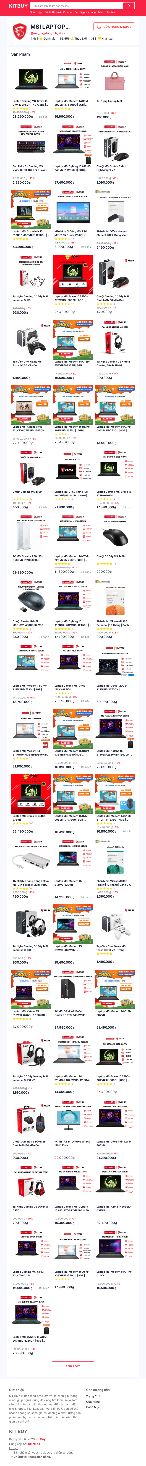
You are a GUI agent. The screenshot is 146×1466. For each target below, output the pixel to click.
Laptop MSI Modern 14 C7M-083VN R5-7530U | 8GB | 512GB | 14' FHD (114, 430)
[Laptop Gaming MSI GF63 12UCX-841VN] (31, 1250)
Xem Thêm (73, 1366)
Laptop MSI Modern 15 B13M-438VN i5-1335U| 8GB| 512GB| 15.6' (72, 754)
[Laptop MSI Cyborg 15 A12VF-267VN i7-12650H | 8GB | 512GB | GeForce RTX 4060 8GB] (31, 1315)
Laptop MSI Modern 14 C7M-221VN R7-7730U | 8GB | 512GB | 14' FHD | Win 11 (30, 689)
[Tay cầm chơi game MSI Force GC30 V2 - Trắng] (115, 924)
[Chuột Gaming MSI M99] (31, 470)
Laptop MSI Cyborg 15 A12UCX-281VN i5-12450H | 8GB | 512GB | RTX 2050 (71, 625)
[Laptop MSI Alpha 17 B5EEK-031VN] (115, 1185)
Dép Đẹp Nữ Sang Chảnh (89, 12)
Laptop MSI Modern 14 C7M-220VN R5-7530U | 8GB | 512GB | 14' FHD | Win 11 (71, 560)
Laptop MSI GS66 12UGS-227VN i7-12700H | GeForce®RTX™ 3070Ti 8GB (113, 689)
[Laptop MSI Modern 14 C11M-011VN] (115, 1250)
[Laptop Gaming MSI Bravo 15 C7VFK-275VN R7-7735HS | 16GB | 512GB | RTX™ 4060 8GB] (31, 79)
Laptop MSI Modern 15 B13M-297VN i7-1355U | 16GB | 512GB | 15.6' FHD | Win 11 (72, 430)
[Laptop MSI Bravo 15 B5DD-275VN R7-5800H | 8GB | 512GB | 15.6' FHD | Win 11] (73, 274)
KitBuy (18, 6)
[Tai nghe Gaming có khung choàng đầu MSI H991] (115, 340)
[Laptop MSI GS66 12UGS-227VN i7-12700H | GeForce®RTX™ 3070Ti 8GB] (115, 664)
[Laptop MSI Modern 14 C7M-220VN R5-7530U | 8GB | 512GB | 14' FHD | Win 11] (73, 534)
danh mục (93, 1407)
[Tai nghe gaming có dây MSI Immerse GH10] (31, 274)
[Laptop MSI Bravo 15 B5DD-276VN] (31, 794)
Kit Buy (41, 1439)
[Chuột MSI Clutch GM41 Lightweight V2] (115, 144)
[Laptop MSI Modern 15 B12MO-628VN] (73, 859)
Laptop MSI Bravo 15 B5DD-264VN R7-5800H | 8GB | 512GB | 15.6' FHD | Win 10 (113, 1080)
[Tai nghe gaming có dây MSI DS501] (31, 1185)
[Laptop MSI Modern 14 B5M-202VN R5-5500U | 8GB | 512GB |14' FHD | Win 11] (73, 79)
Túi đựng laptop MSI (109, 100)
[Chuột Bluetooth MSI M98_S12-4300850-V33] (31, 599)
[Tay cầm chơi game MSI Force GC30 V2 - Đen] (31, 340)
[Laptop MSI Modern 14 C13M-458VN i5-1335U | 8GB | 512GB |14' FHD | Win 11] (73, 340)
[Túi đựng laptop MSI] (115, 79)
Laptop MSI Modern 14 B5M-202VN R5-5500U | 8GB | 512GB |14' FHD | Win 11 (71, 104)
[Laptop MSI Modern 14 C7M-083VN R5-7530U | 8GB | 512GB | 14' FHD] (115, 405)
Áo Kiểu (111, 12)
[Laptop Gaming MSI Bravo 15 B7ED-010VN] (115, 470)
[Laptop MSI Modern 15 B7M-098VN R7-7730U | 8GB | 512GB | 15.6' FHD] (73, 794)
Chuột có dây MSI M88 (111, 556)
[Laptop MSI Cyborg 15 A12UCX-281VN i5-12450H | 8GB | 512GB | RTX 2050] (73, 599)
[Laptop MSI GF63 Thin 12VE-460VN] (115, 1119)
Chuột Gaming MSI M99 (27, 491)
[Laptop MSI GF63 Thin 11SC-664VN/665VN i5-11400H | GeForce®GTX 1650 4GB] (73, 470)
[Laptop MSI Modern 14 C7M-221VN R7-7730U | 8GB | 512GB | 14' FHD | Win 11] (31, 664)
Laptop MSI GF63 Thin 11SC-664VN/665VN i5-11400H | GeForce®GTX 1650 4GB (71, 495)
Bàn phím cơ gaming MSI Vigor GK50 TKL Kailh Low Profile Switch (29, 170)
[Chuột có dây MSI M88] (115, 534)
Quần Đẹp (36, 12)
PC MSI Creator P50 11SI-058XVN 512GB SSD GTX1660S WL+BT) (28, 560)
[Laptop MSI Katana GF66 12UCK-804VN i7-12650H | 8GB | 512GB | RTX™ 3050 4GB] (31, 405)
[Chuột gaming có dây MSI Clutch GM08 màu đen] (115, 274)
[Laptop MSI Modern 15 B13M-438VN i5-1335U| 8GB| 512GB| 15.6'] (73, 729)
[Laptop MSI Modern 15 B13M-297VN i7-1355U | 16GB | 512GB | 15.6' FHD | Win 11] (73, 405)
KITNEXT (34, 1444)
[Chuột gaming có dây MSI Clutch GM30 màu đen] (31, 1119)
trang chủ (93, 1396)
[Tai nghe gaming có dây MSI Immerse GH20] (31, 924)
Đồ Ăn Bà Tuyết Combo (58, 12)
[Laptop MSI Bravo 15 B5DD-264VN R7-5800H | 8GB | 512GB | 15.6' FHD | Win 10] (115, 1054)
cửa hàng (93, 1401)
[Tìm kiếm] (128, 5)
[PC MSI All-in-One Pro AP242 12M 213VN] (73, 1119)
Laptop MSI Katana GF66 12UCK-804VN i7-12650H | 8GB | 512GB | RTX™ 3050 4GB (31, 430)
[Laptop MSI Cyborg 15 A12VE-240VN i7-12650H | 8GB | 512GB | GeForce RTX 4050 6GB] (73, 144)
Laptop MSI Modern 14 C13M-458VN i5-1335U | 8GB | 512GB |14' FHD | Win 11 (72, 365)
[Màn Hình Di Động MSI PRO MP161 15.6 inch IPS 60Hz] (73, 209)
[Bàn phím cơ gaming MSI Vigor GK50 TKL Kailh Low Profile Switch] (31, 144)
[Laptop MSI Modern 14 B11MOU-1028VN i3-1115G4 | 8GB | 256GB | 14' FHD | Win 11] (73, 1054)
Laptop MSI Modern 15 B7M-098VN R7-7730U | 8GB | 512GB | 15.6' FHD (71, 819)
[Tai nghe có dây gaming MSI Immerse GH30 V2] (31, 1054)
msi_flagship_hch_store (49, 33)
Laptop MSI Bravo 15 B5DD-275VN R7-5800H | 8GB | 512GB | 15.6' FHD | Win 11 (71, 300)
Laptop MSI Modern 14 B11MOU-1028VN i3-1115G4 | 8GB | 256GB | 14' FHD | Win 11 (72, 1080)
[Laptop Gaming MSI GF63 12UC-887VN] (73, 664)
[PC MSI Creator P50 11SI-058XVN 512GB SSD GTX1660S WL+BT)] (31, 534)
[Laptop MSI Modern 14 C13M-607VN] (115, 989)
